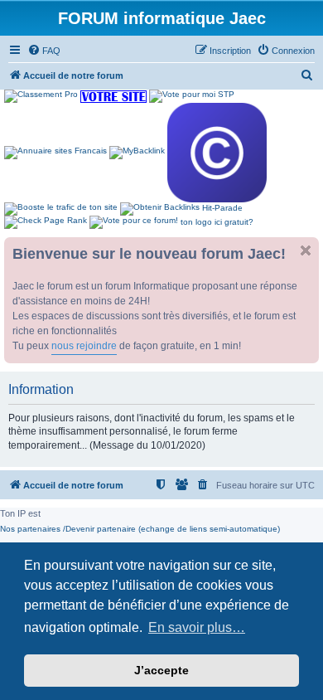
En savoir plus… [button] (196, 627)
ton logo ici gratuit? (217, 221)
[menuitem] (43, 51)
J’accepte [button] (161, 670)
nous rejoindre (84, 346)
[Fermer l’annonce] (306, 250)
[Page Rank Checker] (45, 222)
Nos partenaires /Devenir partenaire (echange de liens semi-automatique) (140, 528)
